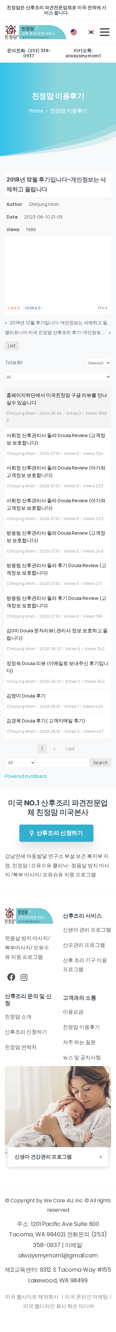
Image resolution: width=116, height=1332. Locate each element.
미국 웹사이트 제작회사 (32, 1296)
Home (36, 110)
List (12, 345)
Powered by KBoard (25, 776)
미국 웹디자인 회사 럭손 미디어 (58, 1306)
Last (70, 748)
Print (103, 308)
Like (14, 308)
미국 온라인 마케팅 (87, 1296)
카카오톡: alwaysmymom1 (83, 53)
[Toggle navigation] (104, 32)
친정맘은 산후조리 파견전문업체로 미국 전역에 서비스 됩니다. (56, 10)
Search (100, 762)
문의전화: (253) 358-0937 (29, 53)
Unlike (33, 308)
